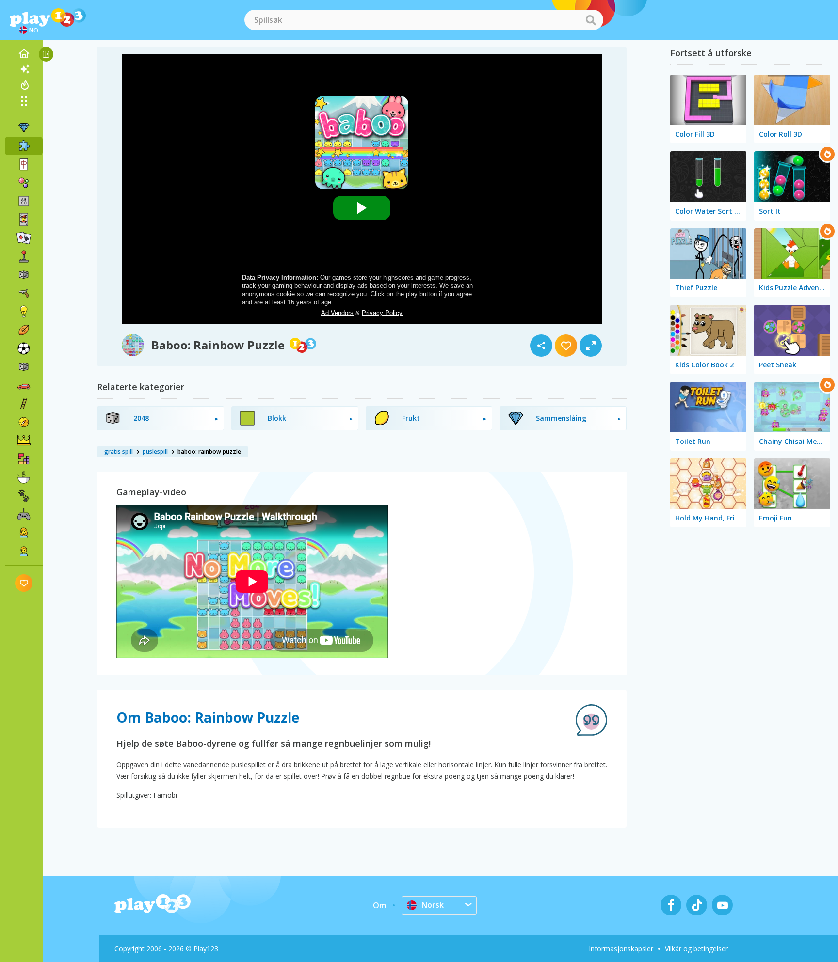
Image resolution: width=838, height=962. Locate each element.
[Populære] (24, 85)
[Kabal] (24, 238)
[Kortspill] (24, 219)
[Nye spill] (24, 69)
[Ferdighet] (24, 403)
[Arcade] (24, 256)
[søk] (590, 20)
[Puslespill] (24, 146)
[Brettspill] (24, 275)
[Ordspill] (24, 201)
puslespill (155, 451)
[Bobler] (24, 182)
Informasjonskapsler (621, 948)
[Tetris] (24, 459)
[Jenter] (24, 532)
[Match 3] (24, 127)
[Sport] (24, 330)
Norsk (432, 904)
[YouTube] (722, 905)
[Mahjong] (24, 164)
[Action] (24, 293)
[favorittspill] (24, 583)
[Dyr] (24, 496)
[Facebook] (671, 905)
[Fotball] (24, 348)
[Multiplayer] (24, 514)
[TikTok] (696, 905)
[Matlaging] (24, 477)
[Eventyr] (24, 422)
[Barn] (24, 551)
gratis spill (118, 451)
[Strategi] (24, 440)
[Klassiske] (24, 367)
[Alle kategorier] (24, 101)
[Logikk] (24, 311)
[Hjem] (24, 54)
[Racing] (24, 385)
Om (379, 905)
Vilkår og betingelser (696, 948)
